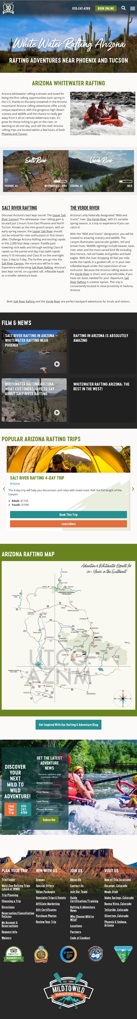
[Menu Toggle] (132, 8)
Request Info (9, 932)
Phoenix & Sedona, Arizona (115, 923)
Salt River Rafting (19, 208)
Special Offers (45, 885)
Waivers (6, 938)
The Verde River (84, 208)
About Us (75, 879)
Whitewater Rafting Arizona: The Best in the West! (101, 386)
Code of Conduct (80, 938)
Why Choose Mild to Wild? (82, 918)
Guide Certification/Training (84, 899)
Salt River (35, 160)
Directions (8, 907)
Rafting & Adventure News (82, 908)
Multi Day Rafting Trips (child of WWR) (16, 887)
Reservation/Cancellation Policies (17, 914)
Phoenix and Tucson (14, 134)
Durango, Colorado (115, 885)
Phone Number (45, 809)
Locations (76, 926)
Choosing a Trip (11, 901)
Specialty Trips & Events (51, 897)
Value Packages (45, 891)
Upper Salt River (42, 231)
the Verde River (96, 219)
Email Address (46, 782)
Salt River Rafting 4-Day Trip (37, 478)
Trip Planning (10, 895)
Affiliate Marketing (48, 904)
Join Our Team (78, 891)
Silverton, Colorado (116, 916)
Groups (40, 879)
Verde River (101, 160)
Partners (75, 932)
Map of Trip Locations (117, 879)
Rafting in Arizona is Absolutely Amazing (100, 338)
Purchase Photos (46, 916)
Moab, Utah (111, 891)
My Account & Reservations (10, 924)
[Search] (123, 8)
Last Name (44, 801)
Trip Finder (8, 879)
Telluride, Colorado (116, 910)
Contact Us (77, 885)
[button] (57, 364)
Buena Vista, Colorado (117, 904)
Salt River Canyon (13, 263)
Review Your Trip (46, 922)
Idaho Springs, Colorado (119, 897)
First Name (44, 792)
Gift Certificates (46, 910)
